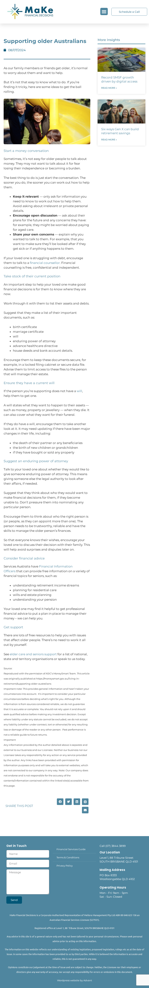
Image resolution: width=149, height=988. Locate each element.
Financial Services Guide (71, 849)
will (79, 391)
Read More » (109, 88)
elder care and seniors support (33, 654)
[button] (104, 11)
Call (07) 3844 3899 (113, 846)
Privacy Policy (65, 865)
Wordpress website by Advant (74, 980)
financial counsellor (45, 263)
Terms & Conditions (68, 857)
